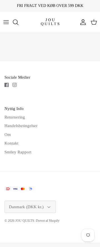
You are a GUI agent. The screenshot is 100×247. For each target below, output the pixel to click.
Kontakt (11, 143)
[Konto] (82, 22)
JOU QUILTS (24, 221)
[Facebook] (6, 85)
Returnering (14, 117)
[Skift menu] (6, 22)
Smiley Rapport (17, 152)
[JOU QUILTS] (50, 22)
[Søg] (18, 22)
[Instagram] (14, 85)
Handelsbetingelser (21, 126)
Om (7, 134)
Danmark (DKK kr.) (26, 207)
